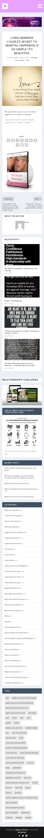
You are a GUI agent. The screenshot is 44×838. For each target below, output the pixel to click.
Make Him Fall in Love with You (17, 483)
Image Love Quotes (12, 538)
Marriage (17, 768)
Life (7, 733)
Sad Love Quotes (11, 649)
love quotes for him (15, 758)
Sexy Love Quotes (11, 655)
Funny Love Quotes (12, 521)
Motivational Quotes (13, 605)
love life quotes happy (15, 743)
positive (18, 788)
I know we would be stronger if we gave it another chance (22, 332)
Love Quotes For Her (12, 571)
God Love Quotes (11, 527)
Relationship (11, 803)
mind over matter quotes (17, 783)
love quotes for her (29, 753)
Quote (9, 793)
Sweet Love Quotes (12, 672)
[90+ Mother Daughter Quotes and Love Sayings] (22, 254)
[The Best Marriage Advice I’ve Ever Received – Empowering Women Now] (22, 349)
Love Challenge (22, 402)
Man (8, 768)
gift (28, 718)
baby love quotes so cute (17, 708)
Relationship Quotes (13, 644)
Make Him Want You (13, 588)
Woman (19, 818)
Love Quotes (9, 560)
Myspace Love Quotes (13, 610)
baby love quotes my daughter (19, 703)
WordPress (22, 832)
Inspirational (31, 728)
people (35, 783)
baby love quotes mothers (24, 698)
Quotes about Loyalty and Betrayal (19, 638)
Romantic (25, 813)
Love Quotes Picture (12, 582)
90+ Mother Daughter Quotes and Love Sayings (21, 269)
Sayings (9, 818)
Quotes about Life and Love (15, 633)
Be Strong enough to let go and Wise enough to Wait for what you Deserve (19, 477)
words (28, 818)
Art (7, 698)
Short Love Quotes (12, 660)
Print (27, 788)
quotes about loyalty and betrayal (22, 798)
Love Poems (9, 555)
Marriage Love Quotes (13, 594)
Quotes (7, 621)
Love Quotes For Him (13, 577)
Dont (14, 718)
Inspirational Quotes (13, 543)
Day (7, 718)
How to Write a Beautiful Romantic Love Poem (20, 469)
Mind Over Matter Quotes (15, 599)
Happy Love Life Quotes (14, 532)
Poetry (7, 616)
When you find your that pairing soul (19, 497)
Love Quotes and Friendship (15, 566)
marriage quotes (13, 778)
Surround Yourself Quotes (15, 666)
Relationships (12, 813)
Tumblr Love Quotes (13, 683)
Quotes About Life (12, 627)
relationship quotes (15, 808)
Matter (27, 778)
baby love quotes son (15, 713)
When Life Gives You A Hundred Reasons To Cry (21, 490)
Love (16, 57)
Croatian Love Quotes (13, 516)
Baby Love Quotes (12, 510)
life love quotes (19, 733)
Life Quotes (9, 549)
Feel (22, 718)
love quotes (11, 753)
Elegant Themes (21, 830)
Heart (16, 723)
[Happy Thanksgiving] (22, 287)
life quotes (11, 738)
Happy (8, 723)
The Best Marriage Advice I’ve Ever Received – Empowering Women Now (20, 364)
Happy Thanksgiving (13, 301)
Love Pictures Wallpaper (16, 748)
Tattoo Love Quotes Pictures (16, 677)
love (21, 738)
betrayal (32, 713)
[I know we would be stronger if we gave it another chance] (22, 317)
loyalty (30, 763)
